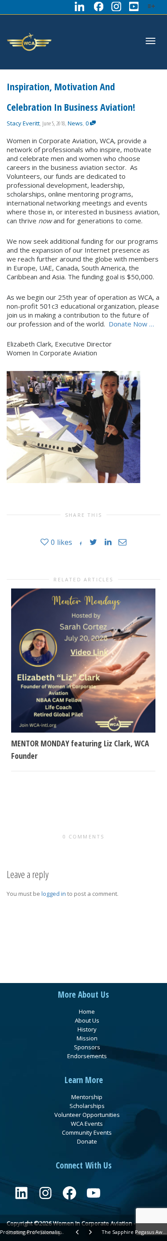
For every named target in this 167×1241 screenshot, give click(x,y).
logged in (53, 894)
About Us (87, 1020)
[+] (83, 660)
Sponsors (87, 1047)
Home (87, 1011)
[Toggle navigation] (150, 40)
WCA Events (87, 1124)
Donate (87, 1141)
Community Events (87, 1132)
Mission (87, 1038)
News (75, 123)
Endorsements (87, 1056)
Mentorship (86, 1097)
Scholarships (87, 1106)
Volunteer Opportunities (87, 1115)
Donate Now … (131, 323)
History (87, 1029)
